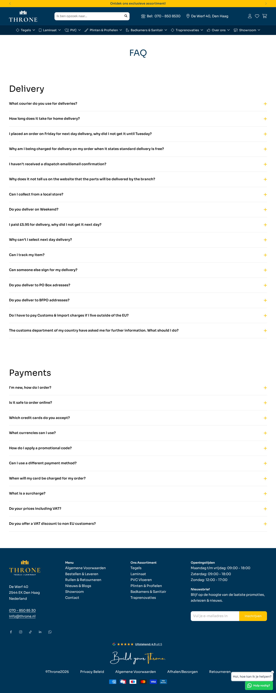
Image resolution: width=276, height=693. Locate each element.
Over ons (219, 30)
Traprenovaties (187, 30)
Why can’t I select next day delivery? (40, 240)
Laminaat (50, 30)
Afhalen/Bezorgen (182, 672)
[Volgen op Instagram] (21, 632)
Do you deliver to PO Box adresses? (39, 285)
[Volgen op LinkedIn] (40, 632)
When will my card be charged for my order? (47, 478)
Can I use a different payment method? (43, 463)
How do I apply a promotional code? (40, 448)
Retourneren (220, 672)
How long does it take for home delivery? (44, 119)
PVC (73, 30)
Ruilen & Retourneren (83, 580)
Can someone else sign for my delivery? (43, 270)
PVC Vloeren (141, 580)
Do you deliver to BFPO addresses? (39, 300)
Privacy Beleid (92, 672)
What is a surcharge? (27, 493)
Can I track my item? (26, 255)
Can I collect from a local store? (36, 194)
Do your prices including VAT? (35, 509)
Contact (72, 598)
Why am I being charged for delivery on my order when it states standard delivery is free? (86, 149)
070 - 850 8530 (167, 16)
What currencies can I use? (32, 433)
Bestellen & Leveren (81, 574)
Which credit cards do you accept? (39, 418)
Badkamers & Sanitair (147, 30)
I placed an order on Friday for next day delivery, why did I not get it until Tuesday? (80, 134)
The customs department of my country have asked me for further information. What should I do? (94, 330)
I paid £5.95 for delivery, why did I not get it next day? (55, 225)
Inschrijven (253, 616)
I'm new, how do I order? (30, 388)
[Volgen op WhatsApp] (50, 632)
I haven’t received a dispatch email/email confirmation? (57, 164)
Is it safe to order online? (30, 403)
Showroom (247, 30)
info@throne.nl (22, 616)
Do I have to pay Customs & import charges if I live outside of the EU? (69, 315)
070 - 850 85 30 (22, 610)
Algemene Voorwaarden (85, 568)
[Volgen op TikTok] (30, 632)
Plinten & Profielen (104, 30)
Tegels (26, 30)
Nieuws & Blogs (78, 586)
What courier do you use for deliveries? (43, 103)
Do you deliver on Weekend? (33, 209)
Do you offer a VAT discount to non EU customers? (52, 524)
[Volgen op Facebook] (11, 632)
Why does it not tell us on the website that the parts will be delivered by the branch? (82, 179)
